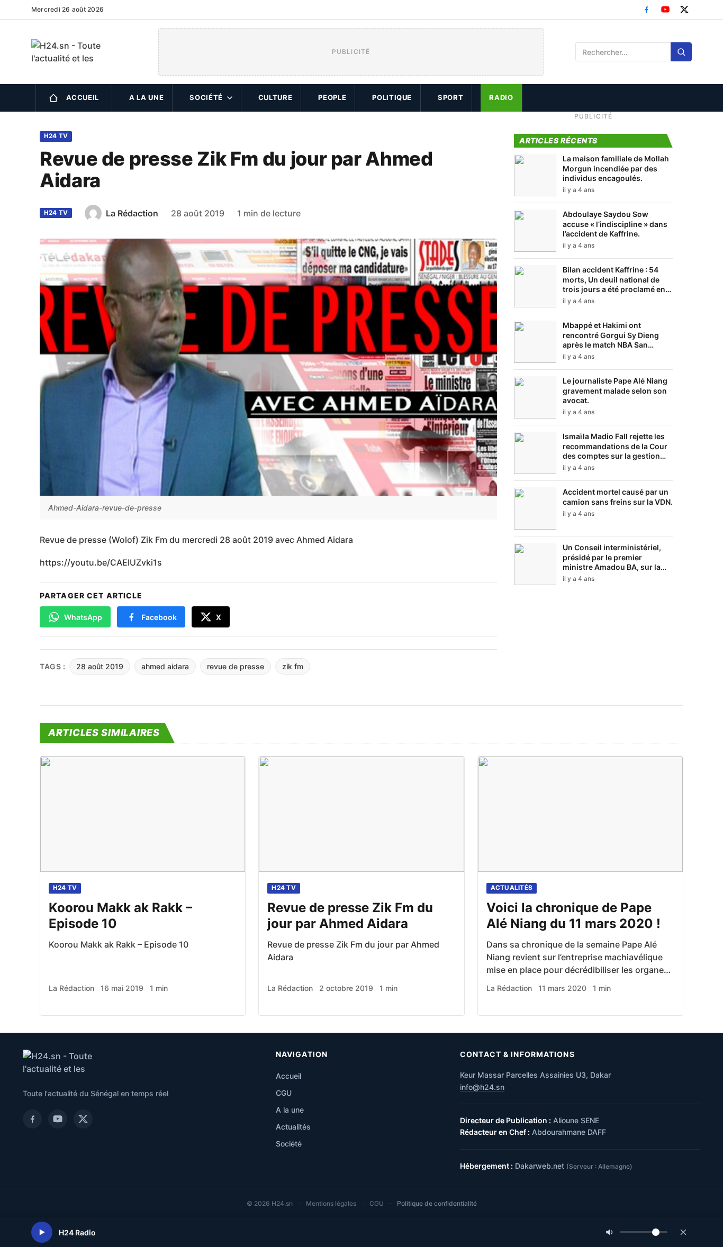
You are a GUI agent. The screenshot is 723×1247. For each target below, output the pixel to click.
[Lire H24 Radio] (41, 1232)
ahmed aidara (165, 666)
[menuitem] (73, 98)
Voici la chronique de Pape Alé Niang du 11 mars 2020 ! (573, 915)
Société (206, 97)
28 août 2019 (99, 666)
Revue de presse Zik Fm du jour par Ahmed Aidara (350, 915)
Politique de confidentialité (437, 1203)
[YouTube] (665, 9)
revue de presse (235, 666)
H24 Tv (56, 136)
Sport (450, 97)
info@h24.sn (482, 1086)
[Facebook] (646, 9)
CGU (284, 1092)
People (332, 97)
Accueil (83, 97)
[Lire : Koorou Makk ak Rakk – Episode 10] (142, 814)
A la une (146, 97)
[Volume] (636, 1232)
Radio (501, 97)
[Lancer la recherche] (681, 51)
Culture (275, 97)
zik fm (292, 666)
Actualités (511, 887)
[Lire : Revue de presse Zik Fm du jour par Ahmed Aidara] (361, 814)
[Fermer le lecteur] (683, 1232)
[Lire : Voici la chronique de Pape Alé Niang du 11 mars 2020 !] (580, 814)
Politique (392, 97)
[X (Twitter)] (684, 9)
